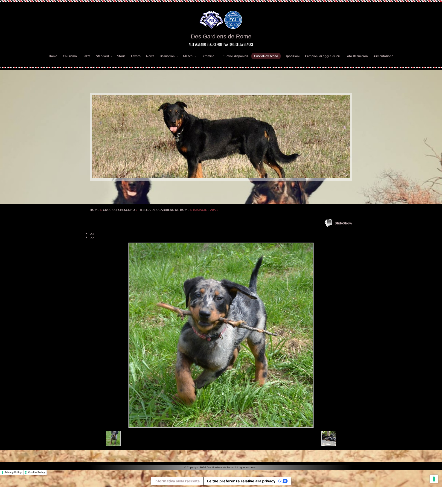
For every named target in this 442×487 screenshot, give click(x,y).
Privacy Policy (13, 472)
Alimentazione (383, 56)
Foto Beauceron (357, 56)
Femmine (207, 56)
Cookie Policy (36, 472)
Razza (86, 56)
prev (105, 137)
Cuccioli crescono (266, 56)
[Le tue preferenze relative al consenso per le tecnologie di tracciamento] (434, 479)
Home (53, 56)
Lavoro (136, 56)
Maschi (188, 56)
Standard (102, 56)
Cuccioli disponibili (235, 56)
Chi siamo (70, 56)
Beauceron (167, 56)
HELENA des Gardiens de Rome (164, 210)
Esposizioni (292, 56)
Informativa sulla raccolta (177, 481)
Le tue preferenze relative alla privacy (241, 481)
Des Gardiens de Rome (221, 36)
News (150, 56)
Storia (121, 56)
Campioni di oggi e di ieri (322, 56)
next (337, 137)
